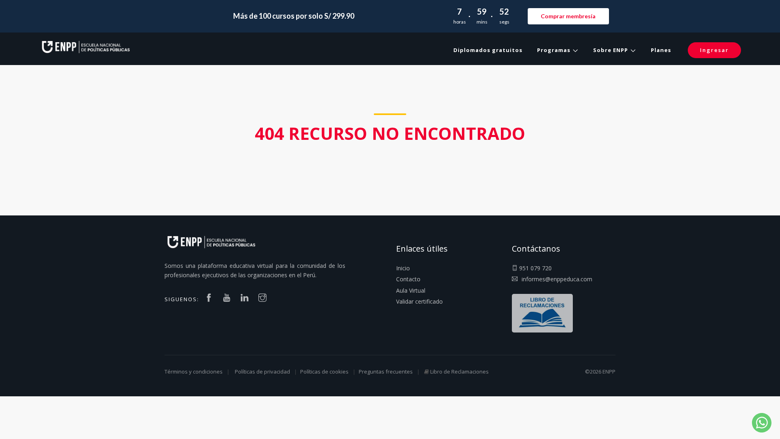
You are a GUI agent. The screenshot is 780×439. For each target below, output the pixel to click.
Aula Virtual (410, 290)
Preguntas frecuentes (386, 371)
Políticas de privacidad (262, 371)
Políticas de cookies (324, 371)
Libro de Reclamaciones (459, 371)
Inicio (403, 268)
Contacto (408, 279)
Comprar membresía (568, 16)
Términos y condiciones (194, 371)
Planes (661, 50)
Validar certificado (419, 301)
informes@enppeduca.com (557, 279)
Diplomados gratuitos (487, 50)
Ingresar (714, 50)
